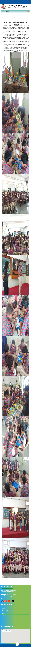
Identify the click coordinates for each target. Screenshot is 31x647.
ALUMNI (3, 613)
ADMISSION (4, 608)
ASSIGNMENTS (5, 610)
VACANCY (4, 616)
